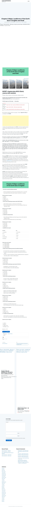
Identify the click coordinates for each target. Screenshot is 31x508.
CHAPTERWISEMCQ (6, 0)
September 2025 (4, 477)
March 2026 (3, 470)
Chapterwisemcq (9, 160)
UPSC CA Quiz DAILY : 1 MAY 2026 (6, 451)
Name (19, 433)
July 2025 (3, 479)
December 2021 (4, 492)
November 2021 (4, 493)
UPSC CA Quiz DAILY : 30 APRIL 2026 (6, 454)
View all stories (26, 78)
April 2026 (3, 469)
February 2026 (3, 471)
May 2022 (3, 486)
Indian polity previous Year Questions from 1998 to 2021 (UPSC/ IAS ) (23, 451)
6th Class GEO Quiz (4, 343)
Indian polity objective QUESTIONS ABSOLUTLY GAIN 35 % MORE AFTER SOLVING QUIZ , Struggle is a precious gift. (23, 461)
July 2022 (3, 484)
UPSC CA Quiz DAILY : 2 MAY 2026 (6, 450)
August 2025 (3, 478)
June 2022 (3, 485)
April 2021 (3, 501)
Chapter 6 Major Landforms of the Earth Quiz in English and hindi (22, 344)
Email (19, 435)
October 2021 (3, 494)
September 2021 (4, 495)
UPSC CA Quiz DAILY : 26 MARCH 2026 (23, 409)
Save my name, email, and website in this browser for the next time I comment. (15, 438)
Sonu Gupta (19, 453)
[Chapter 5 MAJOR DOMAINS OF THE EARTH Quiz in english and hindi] (7, 358)
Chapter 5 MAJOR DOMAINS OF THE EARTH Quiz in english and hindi (15, 109)
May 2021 (3, 500)
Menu (28, 1)
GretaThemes (21, 506)
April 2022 (3, 487)
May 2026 (3, 468)
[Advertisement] (15, 10)
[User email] (3, 337)
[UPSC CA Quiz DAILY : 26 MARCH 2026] (23, 377)
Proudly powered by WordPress (11, 506)
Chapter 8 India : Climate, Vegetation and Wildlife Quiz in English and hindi (15, 104)
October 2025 (3, 476)
